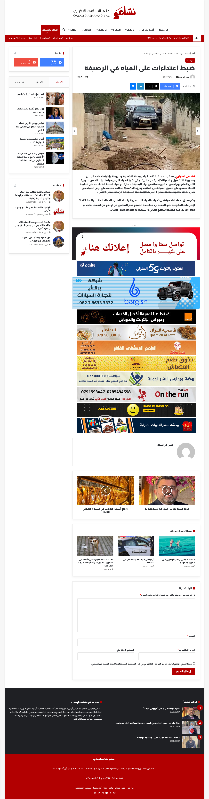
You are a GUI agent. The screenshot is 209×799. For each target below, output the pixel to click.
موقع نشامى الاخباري (104, 759)
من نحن (69, 38)
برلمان (130, 30)
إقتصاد (117, 30)
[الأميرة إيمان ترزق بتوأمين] (55, 98)
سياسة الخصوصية (17, 38)
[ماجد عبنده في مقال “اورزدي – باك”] (191, 713)
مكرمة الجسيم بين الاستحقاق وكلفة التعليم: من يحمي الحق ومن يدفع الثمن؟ (32, 225)
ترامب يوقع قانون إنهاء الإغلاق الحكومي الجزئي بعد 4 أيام (30, 126)
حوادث (180, 53)
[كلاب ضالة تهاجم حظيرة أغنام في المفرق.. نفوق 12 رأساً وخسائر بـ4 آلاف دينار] (95, 546)
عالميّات (102, 30)
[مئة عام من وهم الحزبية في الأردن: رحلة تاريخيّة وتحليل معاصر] (191, 727)
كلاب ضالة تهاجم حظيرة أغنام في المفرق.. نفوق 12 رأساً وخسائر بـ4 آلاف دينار (95, 562)
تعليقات (19, 82)
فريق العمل (58, 38)
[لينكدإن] (140, 86)
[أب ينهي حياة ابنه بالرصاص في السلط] (136, 546)
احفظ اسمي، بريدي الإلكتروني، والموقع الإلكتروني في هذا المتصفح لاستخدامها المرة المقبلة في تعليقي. (142, 664)
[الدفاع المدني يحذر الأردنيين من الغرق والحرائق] (177, 546)
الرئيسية (163, 30)
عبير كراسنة (183, 77)
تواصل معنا (45, 38)
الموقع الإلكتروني (125, 650)
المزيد (73, 30)
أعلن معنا (33, 38)
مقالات (87, 30)
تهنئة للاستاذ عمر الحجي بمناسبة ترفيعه (158, 737)
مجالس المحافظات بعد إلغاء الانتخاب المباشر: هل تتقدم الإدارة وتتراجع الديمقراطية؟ (32, 195)
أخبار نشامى (147, 30)
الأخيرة (39, 82)
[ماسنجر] (133, 86)
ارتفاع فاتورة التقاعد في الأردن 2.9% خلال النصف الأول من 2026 (165, 38)
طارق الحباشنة (42, 202)
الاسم (191, 636)
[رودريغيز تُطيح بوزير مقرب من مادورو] (55, 113)
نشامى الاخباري (42, 214)
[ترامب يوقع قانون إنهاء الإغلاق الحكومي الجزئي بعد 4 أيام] (55, 128)
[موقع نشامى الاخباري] (104, 12)
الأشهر (59, 82)
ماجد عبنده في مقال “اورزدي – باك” (161, 708)
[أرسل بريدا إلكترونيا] (177, 77)
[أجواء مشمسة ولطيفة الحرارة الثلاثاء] (55, 143)
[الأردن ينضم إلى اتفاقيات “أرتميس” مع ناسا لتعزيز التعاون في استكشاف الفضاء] (55, 158)
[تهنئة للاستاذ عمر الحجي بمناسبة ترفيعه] (191, 742)
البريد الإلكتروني (186, 650)
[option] (136, 131)
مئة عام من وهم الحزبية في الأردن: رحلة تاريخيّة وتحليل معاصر (148, 723)
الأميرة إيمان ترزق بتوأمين (30, 94)
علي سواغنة (43, 245)
